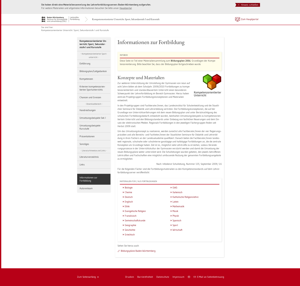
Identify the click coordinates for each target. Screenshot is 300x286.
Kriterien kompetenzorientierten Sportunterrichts (92, 88)
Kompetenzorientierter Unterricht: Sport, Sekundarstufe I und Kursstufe (126, 19)
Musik (175, 211)
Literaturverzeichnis (89, 156)
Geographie (130, 225)
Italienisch (177, 192)
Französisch (130, 215)
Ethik (127, 206)
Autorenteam (86, 188)
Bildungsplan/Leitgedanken (93, 71)
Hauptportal (126, 8)
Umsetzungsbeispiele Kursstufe (90, 127)
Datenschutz (162, 276)
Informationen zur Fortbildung (88, 179)
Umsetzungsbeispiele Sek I (93, 117)
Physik (175, 215)
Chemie (128, 192)
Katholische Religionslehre (185, 196)
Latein (175, 201)
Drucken (129, 276)
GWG (174, 187)
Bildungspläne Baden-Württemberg (138, 250)
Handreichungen (88, 110)
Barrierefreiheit (145, 276)
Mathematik (178, 206)
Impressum (178, 276)
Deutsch (129, 196)
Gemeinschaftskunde (135, 220)
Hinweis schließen (249, 4)
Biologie (128, 187)
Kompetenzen (86, 78)
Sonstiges (84, 144)
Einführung (85, 63)
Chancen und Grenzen (90, 97)
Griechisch (130, 234)
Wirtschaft (177, 229)
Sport (175, 225)
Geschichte (130, 229)
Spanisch (176, 220)
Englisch (129, 201)
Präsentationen (87, 136)
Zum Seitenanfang (86, 276)
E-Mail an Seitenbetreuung (210, 276)
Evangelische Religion (135, 211)
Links (82, 164)
